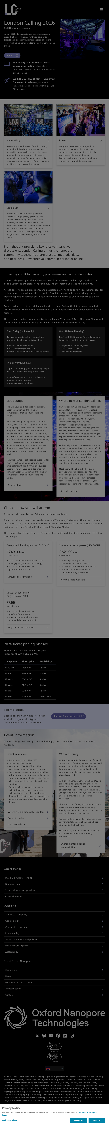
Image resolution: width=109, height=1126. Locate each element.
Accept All (78, 1120)
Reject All (97, 1120)
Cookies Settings (9, 1120)
